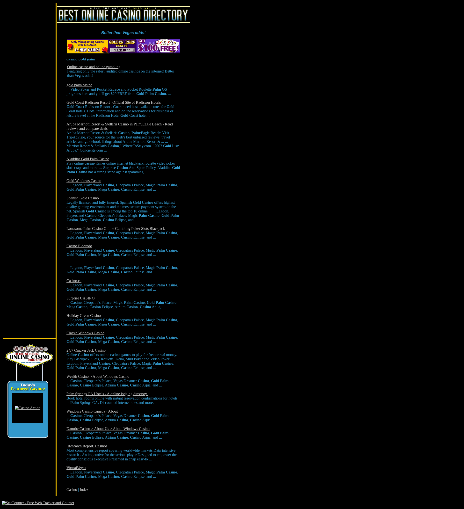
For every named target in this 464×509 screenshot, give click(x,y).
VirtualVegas (76, 468)
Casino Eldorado (79, 246)
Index (84, 489)
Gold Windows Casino (83, 181)
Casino (71, 489)
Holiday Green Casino (83, 315)
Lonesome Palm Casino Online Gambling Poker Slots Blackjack (115, 228)
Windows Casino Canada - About (92, 411)
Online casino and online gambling (93, 67)
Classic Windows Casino (85, 333)
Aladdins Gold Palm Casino (87, 159)
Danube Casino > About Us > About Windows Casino (108, 429)
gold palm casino (79, 85)
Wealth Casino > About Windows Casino (97, 376)
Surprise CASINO (80, 298)
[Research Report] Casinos (86, 446)
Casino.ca (73, 281)
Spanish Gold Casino (82, 198)
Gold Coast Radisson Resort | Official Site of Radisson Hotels (113, 102)
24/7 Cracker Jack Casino (86, 350)
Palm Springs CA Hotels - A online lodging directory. (107, 394)
